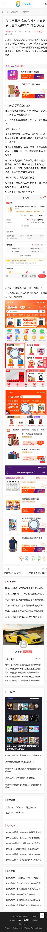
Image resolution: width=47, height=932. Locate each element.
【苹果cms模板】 (12, 832)
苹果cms (9, 807)
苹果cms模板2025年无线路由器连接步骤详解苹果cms (23, 677)
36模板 (8, 32)
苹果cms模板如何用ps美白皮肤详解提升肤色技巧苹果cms (23, 680)
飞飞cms (20, 807)
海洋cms (20, 813)
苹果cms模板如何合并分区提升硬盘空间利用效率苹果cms (23, 673)
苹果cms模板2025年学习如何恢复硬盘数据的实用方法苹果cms (23, 669)
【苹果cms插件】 (12, 860)
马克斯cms (31, 807)
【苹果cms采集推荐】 (14, 843)
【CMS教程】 (11, 878)
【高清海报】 (10, 849)
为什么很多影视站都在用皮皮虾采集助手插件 (23, 665)
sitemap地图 (22, 920)
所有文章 (37, 659)
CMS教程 (15, 12)
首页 (6, 12)
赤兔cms (9, 813)
